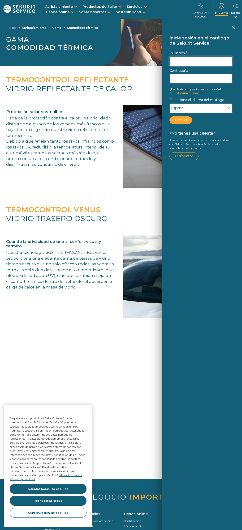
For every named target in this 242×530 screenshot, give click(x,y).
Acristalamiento (59, 6)
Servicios (135, 6)
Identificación (132, 521)
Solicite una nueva (195, 91)
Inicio (12, 28)
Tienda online (57, 12)
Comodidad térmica (82, 28)
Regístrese (184, 156)
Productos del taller (99, 6)
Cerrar (233, 30)
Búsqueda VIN (132, 526)
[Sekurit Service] (19, 9)
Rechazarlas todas (48, 500)
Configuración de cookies (48, 512)
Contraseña (178, 70)
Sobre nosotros (92, 12)
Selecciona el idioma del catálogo (196, 100)
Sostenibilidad (128, 12)
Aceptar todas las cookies (48, 489)
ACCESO (180, 120)
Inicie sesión (179, 53)
